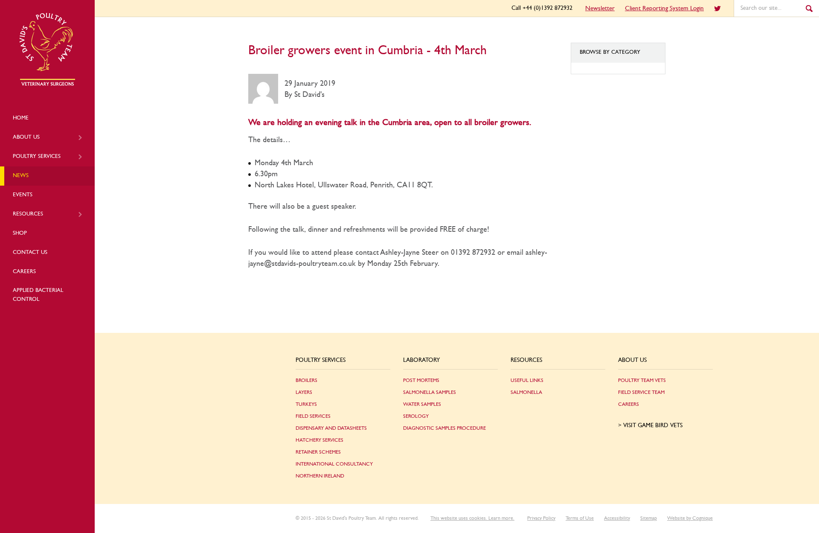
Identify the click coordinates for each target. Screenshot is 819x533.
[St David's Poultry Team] (47, 84)
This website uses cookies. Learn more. (472, 518)
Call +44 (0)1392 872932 (541, 8)
